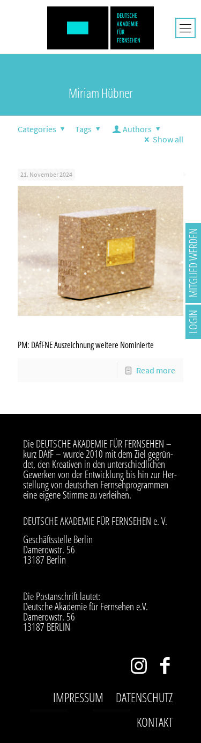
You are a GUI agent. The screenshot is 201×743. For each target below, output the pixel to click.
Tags (83, 129)
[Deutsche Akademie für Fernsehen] (100, 26)
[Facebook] (165, 668)
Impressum (78, 697)
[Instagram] (138, 668)
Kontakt (155, 722)
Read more (155, 370)
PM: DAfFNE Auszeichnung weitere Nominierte (86, 345)
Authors (137, 129)
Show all (168, 139)
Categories (37, 129)
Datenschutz (144, 697)
